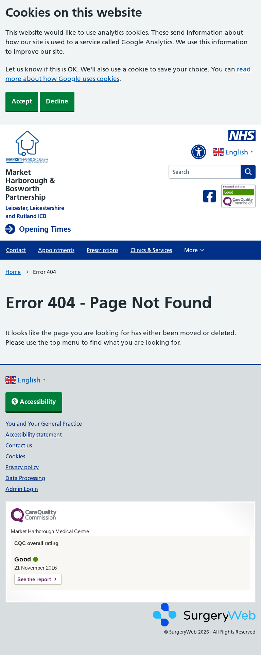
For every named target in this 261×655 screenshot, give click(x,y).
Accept (22, 101)
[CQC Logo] (33, 521)
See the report (34, 579)
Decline (57, 101)
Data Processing (25, 478)
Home (13, 271)
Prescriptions (102, 250)
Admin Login (21, 489)
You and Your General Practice (43, 423)
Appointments (56, 250)
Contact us (18, 445)
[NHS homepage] (67, 147)
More (194, 252)
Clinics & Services (151, 250)
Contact (16, 250)
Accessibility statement (33, 434)
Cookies (15, 456)
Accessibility (37, 402)
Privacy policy (22, 467)
